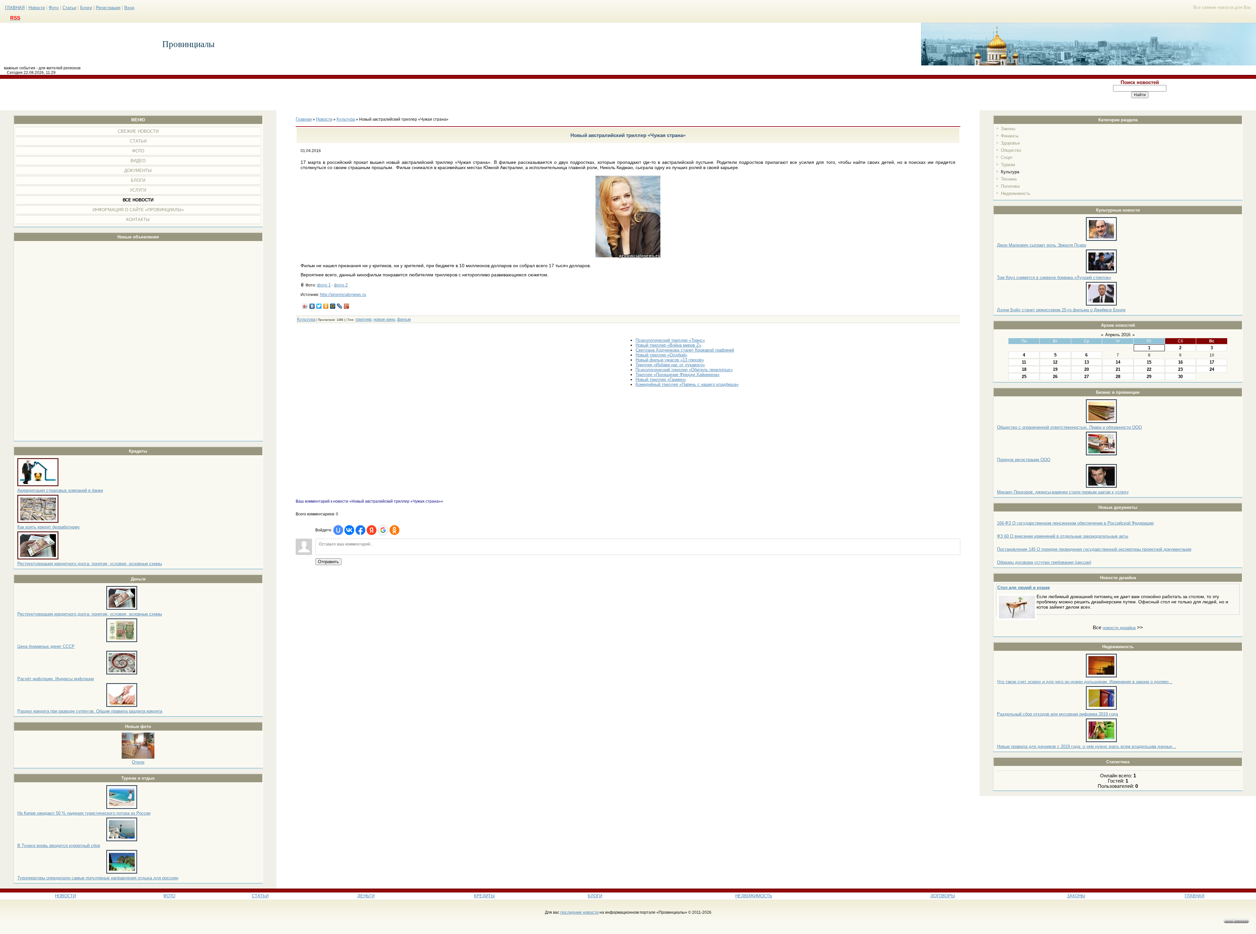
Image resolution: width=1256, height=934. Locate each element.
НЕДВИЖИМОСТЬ (753, 895)
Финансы (1010, 135)
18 (1024, 369)
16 (1180, 362)
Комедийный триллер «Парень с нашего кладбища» (687, 384)
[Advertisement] (512, 94)
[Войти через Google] (383, 530)
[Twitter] (319, 306)
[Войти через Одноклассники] (394, 530)
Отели (138, 762)
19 (1055, 369)
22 (1149, 369)
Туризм (1008, 164)
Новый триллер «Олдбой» (661, 355)
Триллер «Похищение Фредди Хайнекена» (678, 374)
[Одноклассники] (326, 306)
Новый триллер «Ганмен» (661, 379)
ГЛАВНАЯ (15, 7)
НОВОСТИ (65, 895)
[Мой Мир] (332, 306)
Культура (1010, 171)
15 (1149, 362)
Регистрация (108, 7)
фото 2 (341, 285)
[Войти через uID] (338, 530)
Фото (54, 7)
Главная (304, 119)
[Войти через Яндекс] (371, 530)
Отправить (328, 561)
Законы (1008, 128)
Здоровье (1010, 143)
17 (1212, 362)
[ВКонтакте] (312, 306)
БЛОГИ (595, 895)
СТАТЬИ (260, 895)
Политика (1010, 186)
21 (1118, 369)
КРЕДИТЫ (484, 895)
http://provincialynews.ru (343, 294)
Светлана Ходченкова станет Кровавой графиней (685, 350)
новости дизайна (1119, 627)
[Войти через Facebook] (360, 530)
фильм (404, 319)
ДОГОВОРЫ (943, 895)
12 (1055, 362)
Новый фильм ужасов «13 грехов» (670, 359)
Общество (1011, 150)
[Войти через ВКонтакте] (349, 530)
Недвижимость (1015, 193)
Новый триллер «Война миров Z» (668, 345)
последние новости (579, 912)
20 (1086, 369)
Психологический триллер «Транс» (670, 340)
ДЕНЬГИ (366, 895)
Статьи (69, 7)
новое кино (384, 319)
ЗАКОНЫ (1076, 895)
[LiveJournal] (339, 306)
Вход (129, 7)
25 (1024, 376)
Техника (1009, 179)
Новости (36, 7)
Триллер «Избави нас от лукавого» (670, 364)
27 (1086, 376)
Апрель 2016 (1117, 334)
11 (1024, 362)
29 (1149, 376)
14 (1118, 362)
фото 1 (324, 285)
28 (1118, 376)
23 (1180, 369)
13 (1086, 362)
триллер (363, 319)
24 (1212, 369)
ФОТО (169, 895)
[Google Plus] (346, 306)
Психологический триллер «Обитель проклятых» (684, 369)
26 (1055, 376)
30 (1180, 376)
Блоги (86, 7)
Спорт (1007, 157)
